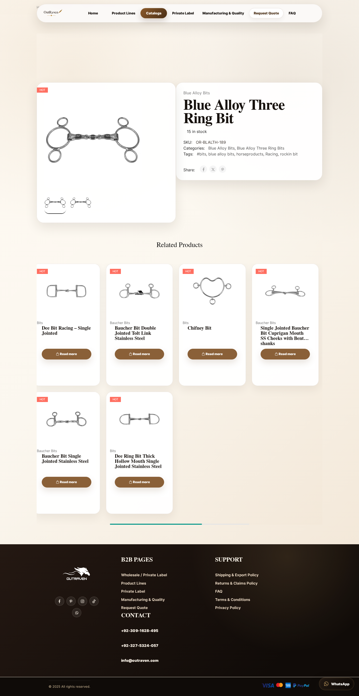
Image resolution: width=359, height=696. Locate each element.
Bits (40, 323)
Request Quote (266, 13)
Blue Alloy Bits (196, 92)
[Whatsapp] (76, 612)
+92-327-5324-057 (139, 645)
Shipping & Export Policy (237, 575)
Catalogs (153, 13)
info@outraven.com (139, 660)
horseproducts (249, 154)
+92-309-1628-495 (139, 630)
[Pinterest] (71, 601)
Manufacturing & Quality (223, 13)
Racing (271, 154)
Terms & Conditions (232, 599)
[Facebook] (59, 601)
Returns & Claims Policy (236, 583)
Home (93, 13)
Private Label (183, 13)
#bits (201, 154)
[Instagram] (82, 601)
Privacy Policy (228, 607)
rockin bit (289, 154)
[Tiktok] (94, 601)
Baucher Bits (120, 323)
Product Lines (123, 13)
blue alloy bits (221, 154)
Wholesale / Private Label (144, 575)
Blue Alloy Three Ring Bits (260, 148)
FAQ (292, 13)
